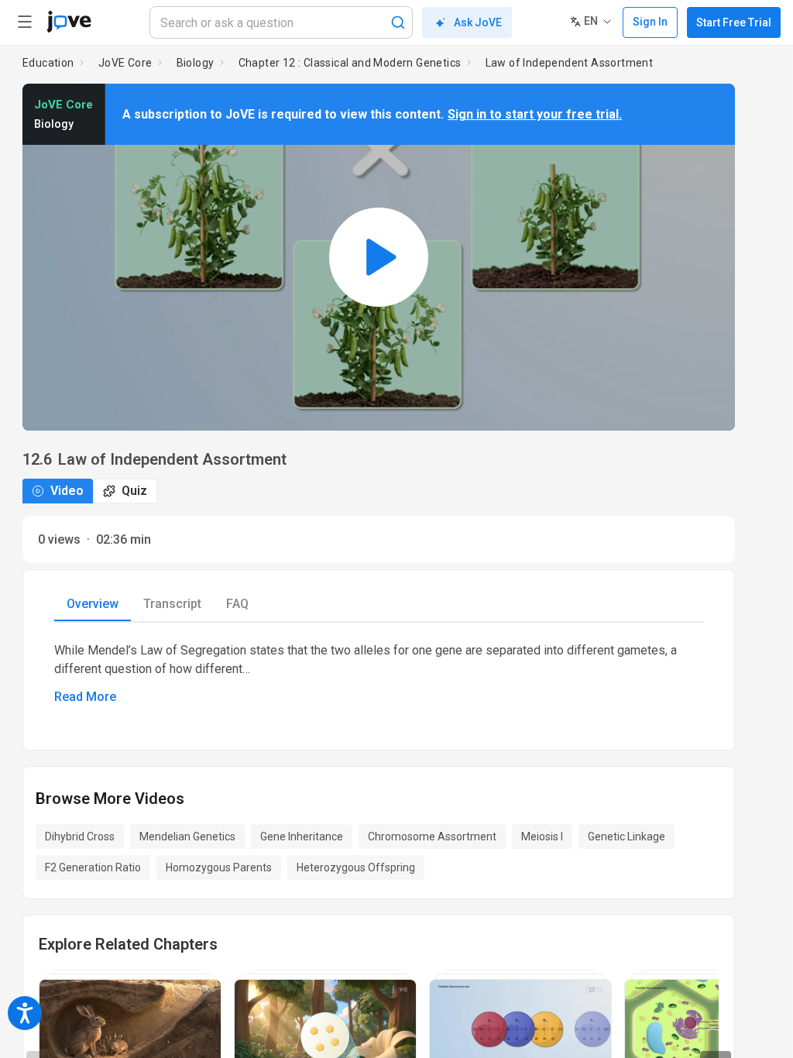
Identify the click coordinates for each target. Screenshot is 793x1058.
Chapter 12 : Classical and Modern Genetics (350, 63)
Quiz (134, 490)
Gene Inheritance (301, 836)
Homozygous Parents (219, 867)
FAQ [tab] (237, 603)
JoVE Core (125, 63)
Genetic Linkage (626, 836)
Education (48, 63)
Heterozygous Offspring (356, 867)
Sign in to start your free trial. (535, 114)
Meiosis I (542, 836)
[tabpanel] (378, 674)
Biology (196, 63)
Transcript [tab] (172, 603)
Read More (85, 696)
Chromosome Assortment (432, 836)
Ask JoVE (478, 22)
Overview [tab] (92, 603)
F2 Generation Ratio (93, 867)
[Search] (398, 22)
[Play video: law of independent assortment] (378, 257)
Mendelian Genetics (187, 836)
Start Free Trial (733, 22)
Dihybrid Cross (80, 836)
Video (67, 490)
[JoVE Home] (68, 22)
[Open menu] (24, 21)
